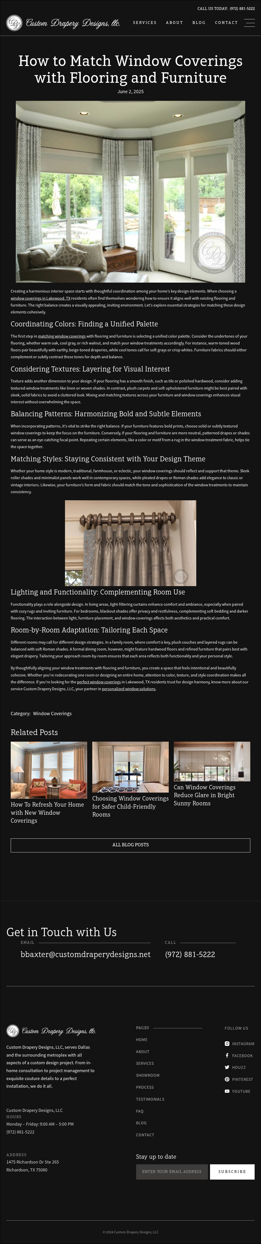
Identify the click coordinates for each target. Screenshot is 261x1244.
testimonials (150, 1099)
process (145, 1087)
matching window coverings (62, 336)
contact (145, 1134)
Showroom (148, 1075)
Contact (226, 23)
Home (142, 1039)
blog (199, 23)
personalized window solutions (128, 688)
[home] (63, 23)
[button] (249, 23)
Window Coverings (52, 713)
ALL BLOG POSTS (130, 845)
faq (140, 1111)
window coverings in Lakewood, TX (40, 298)
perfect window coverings (99, 681)
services (145, 23)
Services (145, 1063)
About (174, 23)
